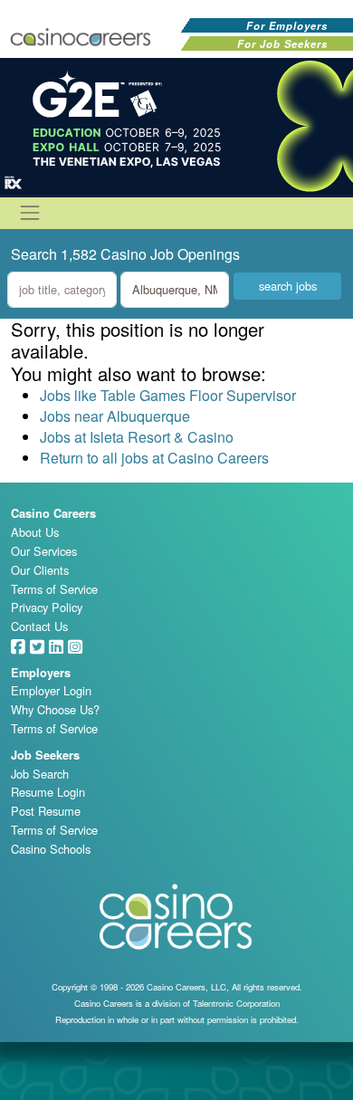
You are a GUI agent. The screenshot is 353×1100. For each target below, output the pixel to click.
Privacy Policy (46, 607)
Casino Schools (51, 848)
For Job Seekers (282, 43)
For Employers (287, 25)
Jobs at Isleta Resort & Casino (137, 436)
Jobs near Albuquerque (115, 416)
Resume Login (48, 791)
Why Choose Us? (55, 709)
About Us (35, 531)
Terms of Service (54, 589)
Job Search (40, 773)
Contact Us (39, 626)
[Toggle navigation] (30, 212)
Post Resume (46, 810)
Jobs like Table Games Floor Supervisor (168, 395)
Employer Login (51, 690)
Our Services (44, 551)
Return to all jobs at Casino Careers (154, 457)
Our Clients (40, 570)
